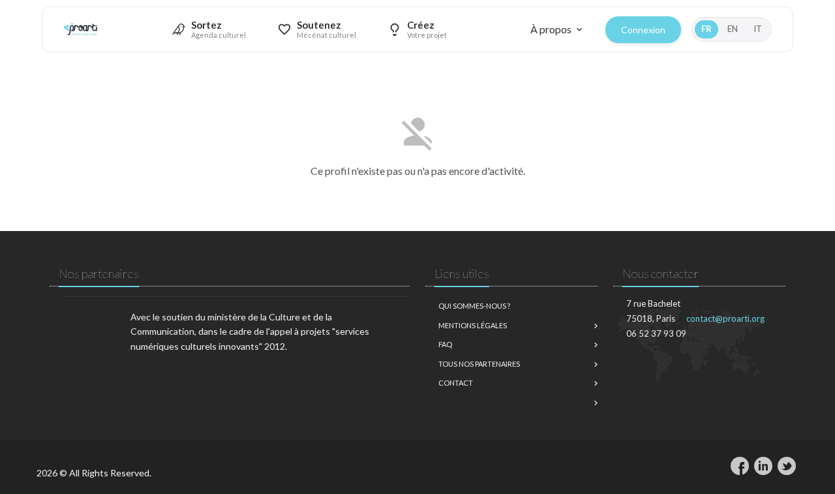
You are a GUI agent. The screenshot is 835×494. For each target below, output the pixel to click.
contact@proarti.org (725, 318)
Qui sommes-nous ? (474, 305)
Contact (455, 382)
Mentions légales (472, 325)
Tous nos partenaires (479, 364)
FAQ (445, 344)
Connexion (643, 29)
